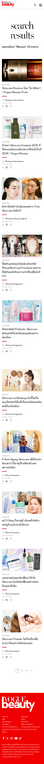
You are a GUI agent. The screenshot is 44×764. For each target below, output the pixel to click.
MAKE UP (5, 717)
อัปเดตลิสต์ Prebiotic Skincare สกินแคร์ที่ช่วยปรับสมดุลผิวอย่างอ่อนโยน (20, 333)
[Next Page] (32, 671)
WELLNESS (24, 722)
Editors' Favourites (9, 727)
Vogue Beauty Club (28, 729)
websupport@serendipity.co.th (11, 757)
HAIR (3, 719)
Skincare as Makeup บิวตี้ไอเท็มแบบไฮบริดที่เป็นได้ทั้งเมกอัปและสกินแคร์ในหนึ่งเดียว (22, 402)
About (4, 732)
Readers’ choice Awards (11, 729)
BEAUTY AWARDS (27, 724)
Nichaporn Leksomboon (14, 100)
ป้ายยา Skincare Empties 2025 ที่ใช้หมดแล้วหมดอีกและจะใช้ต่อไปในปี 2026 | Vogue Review (21, 149)
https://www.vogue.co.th (22, 749)
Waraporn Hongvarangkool (16, 218)
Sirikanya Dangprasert (14, 284)
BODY (23, 719)
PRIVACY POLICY (23, 752)
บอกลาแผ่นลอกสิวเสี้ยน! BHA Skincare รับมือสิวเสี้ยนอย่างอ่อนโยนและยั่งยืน (20, 582)
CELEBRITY (5, 724)
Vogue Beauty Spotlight (30, 727)
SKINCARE (24, 717)
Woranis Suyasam (12, 475)
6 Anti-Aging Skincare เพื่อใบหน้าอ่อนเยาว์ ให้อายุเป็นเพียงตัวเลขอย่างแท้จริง (22, 463)
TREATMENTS (6, 722)
